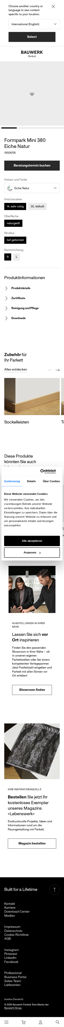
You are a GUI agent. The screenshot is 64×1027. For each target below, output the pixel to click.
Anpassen (30, 552)
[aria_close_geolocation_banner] (53, 7)
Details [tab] (31, 481)
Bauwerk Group (13, 1008)
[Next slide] (57, 370)
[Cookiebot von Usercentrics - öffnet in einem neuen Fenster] (45, 471)
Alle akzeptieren (32, 540)
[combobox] (34, 24)
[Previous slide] (50, 370)
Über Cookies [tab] (51, 481)
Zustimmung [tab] (12, 481)
